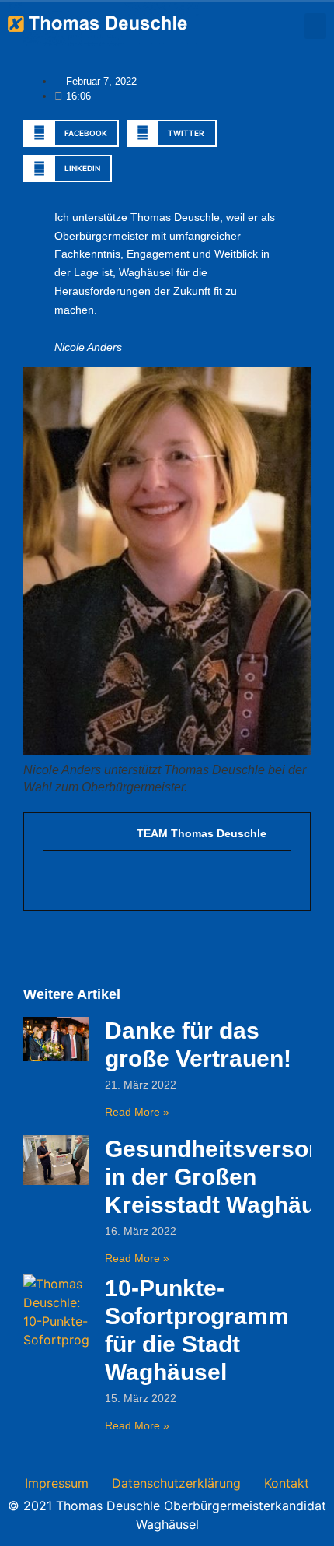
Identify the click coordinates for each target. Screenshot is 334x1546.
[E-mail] (52, 881)
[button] (315, 26)
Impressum (57, 1483)
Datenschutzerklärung (176, 1483)
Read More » (137, 1112)
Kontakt (286, 1483)
